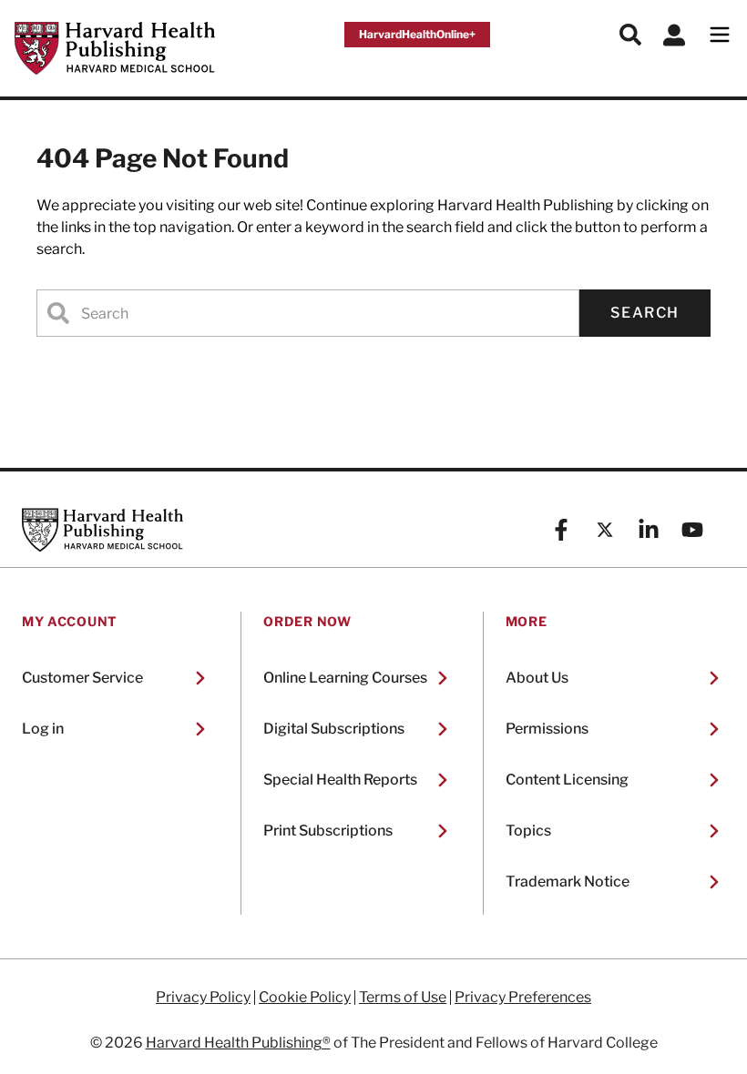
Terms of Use (402, 997)
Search (645, 312)
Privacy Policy (203, 997)
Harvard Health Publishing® (238, 1042)
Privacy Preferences (523, 997)
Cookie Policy (305, 997)
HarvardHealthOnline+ (417, 34)
